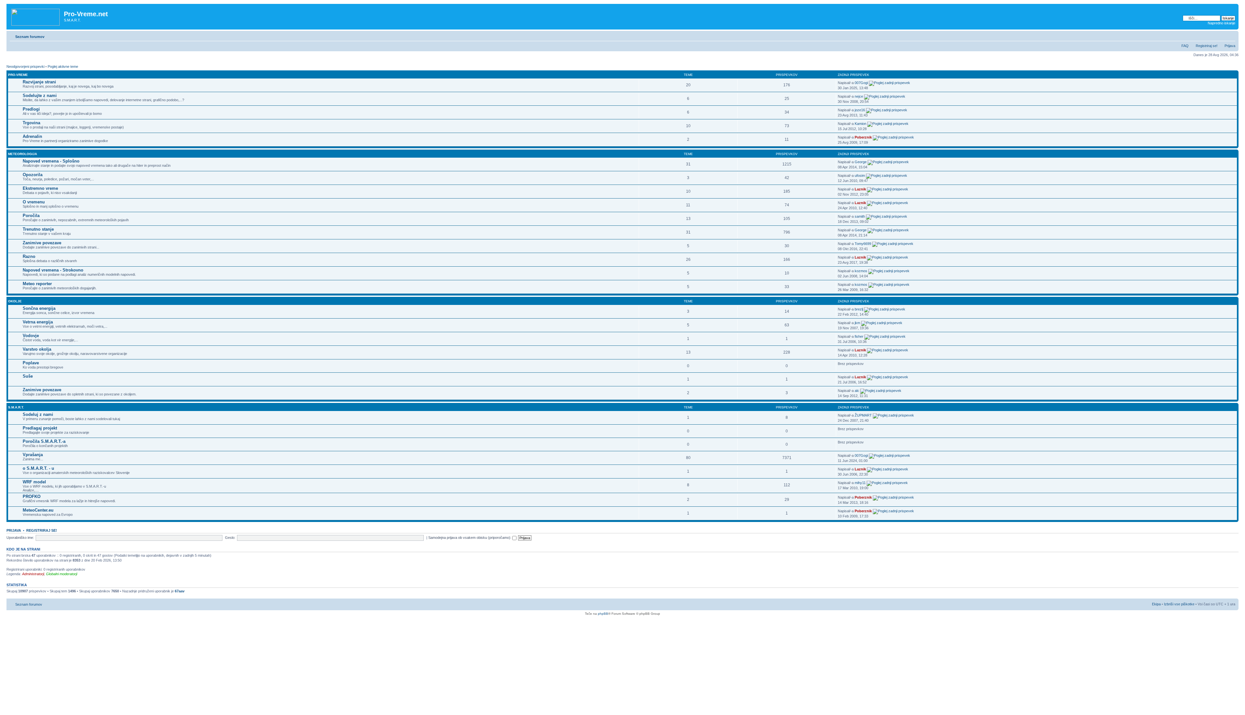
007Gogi (861, 83)
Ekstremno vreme (40, 188)
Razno (29, 256)
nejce (859, 96)
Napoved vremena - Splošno (51, 161)
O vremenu (34, 202)
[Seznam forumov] (36, 16)
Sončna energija (39, 308)
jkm (857, 323)
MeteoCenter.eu (38, 510)
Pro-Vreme (18, 75)
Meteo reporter (37, 283)
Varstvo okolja (37, 349)
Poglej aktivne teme (63, 66)
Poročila (31, 215)
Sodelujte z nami (40, 95)
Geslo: (230, 537)
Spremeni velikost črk (1230, 35)
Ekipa (1156, 604)
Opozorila (32, 174)
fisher (859, 336)
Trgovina (31, 122)
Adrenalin (32, 136)
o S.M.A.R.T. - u (38, 468)
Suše (28, 376)
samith (860, 216)
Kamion (860, 124)
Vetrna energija (38, 322)
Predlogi (31, 109)
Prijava (1230, 46)
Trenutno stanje (38, 229)
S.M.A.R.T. (16, 407)
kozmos (861, 271)
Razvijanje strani (39, 81)
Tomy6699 (863, 244)
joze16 (860, 110)
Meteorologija (22, 154)
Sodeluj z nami (38, 414)
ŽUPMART (863, 415)
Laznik (860, 189)
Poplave (31, 362)
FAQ (1185, 46)
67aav (179, 591)
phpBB (603, 613)
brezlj (859, 309)
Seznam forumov (29, 37)
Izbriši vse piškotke (1179, 604)
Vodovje (31, 335)
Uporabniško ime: (20, 537)
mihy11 (860, 483)
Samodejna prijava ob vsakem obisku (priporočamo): (470, 537)
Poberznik (863, 137)
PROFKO (32, 496)
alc (857, 391)
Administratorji (33, 574)
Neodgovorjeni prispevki (25, 66)
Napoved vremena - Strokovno (53, 270)
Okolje (15, 301)
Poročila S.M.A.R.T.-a (44, 441)
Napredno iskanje (1221, 23)
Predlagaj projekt (40, 428)
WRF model (34, 481)
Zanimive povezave (42, 242)
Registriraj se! (1206, 46)
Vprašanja (33, 454)
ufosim (860, 175)
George (861, 162)
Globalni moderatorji (61, 574)
